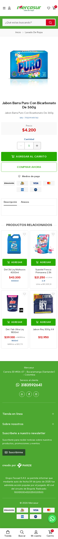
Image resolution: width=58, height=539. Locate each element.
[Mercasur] (29, 8)
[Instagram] (36, 394)
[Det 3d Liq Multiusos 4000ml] (14, 243)
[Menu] (4, 8)
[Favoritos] (48, 8)
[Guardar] (24, 234)
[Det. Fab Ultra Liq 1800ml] (14, 303)
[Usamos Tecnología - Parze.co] (16, 465)
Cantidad (29, 139)
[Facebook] (29, 394)
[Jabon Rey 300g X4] (43, 303)
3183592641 (31, 385)
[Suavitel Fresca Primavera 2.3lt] (43, 243)
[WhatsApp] (22, 394)
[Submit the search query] (50, 22)
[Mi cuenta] (9, 8)
